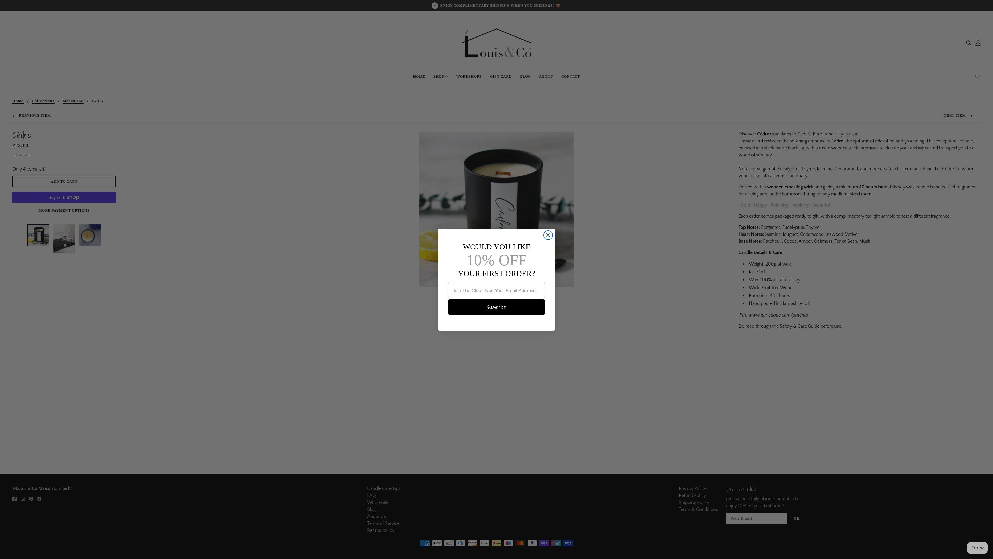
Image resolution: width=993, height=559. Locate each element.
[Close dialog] (548, 235)
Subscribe (496, 307)
